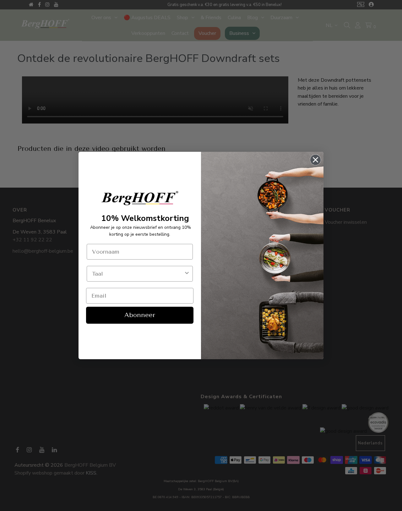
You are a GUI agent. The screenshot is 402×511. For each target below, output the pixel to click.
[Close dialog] (315, 159)
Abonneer (139, 315)
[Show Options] (187, 273)
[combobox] (138, 273)
